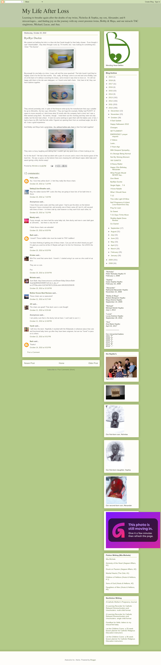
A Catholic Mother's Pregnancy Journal (121, 602)
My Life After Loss (45, 11)
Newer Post (29, 363)
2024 (111, 77)
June (113, 238)
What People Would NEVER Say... (118, 174)
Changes (113, 127)
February (115, 252)
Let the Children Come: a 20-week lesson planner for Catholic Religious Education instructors (120, 631)
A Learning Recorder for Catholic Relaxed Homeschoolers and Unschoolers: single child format (119, 616)
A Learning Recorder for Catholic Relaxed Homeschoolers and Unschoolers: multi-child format (119, 608)
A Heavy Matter (116, 164)
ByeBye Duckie (116, 182)
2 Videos (113, 140)
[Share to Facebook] (63, 166)
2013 (111, 97)
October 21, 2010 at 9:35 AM (40, 310)
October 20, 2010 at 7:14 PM (40, 184)
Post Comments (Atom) (66, 370)
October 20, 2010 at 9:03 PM (40, 250)
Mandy (32, 217)
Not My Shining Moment (119, 157)
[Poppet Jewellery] (133, 548)
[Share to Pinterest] (66, 166)
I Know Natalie (116, 189)
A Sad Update (115, 121)
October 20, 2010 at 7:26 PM (40, 197)
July (112, 235)
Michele (33, 277)
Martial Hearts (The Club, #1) (117, 573)
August (114, 232)
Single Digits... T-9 (117, 185)
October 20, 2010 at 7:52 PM (40, 213)
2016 (111, 87)
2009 (111, 260)
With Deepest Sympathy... (120, 150)
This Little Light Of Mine (119, 199)
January (114, 255)
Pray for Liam (115, 208)
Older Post (93, 363)
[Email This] (56, 166)
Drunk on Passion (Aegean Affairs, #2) (121, 569)
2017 (111, 84)
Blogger (93, 660)
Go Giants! (114, 224)
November (115, 114)
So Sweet (114, 211)
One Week (114, 178)
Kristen (32, 255)
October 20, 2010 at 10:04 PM (41, 273)
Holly (32, 178)
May (113, 242)
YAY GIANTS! (115, 160)
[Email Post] (52, 166)
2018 (111, 80)
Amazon (58, 109)
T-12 (112, 196)
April (113, 245)
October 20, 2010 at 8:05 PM (40, 230)
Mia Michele (110, 559)
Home (61, 363)
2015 (111, 91)
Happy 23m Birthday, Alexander (118, 168)
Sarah (32, 326)
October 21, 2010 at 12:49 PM (41, 321)
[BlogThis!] (58, 166)
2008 (111, 263)
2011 (111, 104)
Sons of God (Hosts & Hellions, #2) (120, 583)
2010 (111, 108)
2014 (111, 94)
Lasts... (113, 143)
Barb (31, 235)
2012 (111, 101)
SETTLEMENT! (116, 131)
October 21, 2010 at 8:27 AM (40, 299)
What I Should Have (118, 192)
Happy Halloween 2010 (119, 124)
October (114, 118)
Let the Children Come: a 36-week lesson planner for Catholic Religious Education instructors (120, 639)
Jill (31, 304)
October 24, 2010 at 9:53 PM (40, 347)
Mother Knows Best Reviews (41, 293)
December (115, 111)
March (113, 249)
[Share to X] (61, 166)
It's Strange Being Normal (120, 154)
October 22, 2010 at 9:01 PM (40, 337)
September (115, 228)
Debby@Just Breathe (38, 189)
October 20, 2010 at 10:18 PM (41, 288)
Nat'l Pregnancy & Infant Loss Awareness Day (120, 203)
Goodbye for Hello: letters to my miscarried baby (118, 623)
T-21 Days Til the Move (119, 215)
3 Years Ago (115, 147)
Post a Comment (33, 352)
